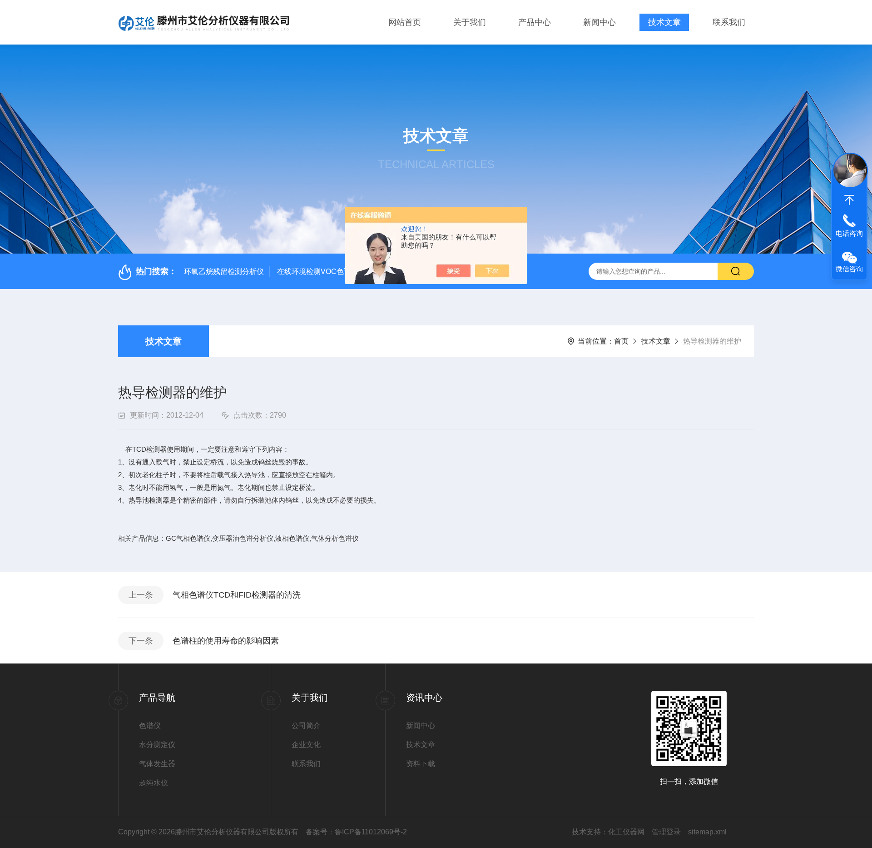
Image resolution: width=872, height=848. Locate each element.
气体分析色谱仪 (335, 538)
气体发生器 (157, 764)
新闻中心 (599, 22)
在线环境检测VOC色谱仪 (317, 271)
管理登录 (666, 832)
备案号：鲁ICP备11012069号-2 (356, 832)
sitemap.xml (707, 832)
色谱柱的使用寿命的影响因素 (226, 640)
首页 (621, 341)
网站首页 (404, 22)
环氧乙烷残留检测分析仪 (224, 271)
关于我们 (469, 22)
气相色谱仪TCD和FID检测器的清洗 (237, 594)
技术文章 (664, 22)
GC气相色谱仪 (188, 538)
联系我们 (729, 22)
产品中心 (534, 22)
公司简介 (306, 725)
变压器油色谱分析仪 (242, 538)
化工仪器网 (626, 832)
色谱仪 (150, 725)
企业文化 (306, 744)
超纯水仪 (153, 783)
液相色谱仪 (292, 538)
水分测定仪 (157, 744)
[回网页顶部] (849, 200)
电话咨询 (849, 233)
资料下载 (420, 764)
